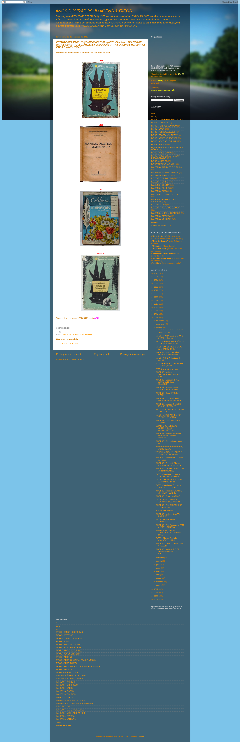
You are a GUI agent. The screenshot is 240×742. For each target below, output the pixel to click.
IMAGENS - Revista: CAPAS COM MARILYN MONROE (170, 470)
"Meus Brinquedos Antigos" (164, 253)
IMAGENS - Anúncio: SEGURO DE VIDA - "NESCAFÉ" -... (168, 405)
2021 (156, 290)
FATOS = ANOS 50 (159, 145)
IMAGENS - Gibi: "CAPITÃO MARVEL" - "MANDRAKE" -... (169, 353)
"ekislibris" (156, 263)
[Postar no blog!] (60, 328)
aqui (160, 81)
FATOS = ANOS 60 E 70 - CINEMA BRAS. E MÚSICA (165, 157)
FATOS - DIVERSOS (159, 123)
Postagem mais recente (69, 354)
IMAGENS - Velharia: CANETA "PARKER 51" (168, 515)
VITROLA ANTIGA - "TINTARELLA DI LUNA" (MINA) (169, 364)
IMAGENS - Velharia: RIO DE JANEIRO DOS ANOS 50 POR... (167, 551)
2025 (156, 277)
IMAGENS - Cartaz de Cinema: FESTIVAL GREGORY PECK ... (170, 400)
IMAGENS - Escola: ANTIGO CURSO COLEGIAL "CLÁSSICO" (167, 382)
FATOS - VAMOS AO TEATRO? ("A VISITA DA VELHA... (168, 416)
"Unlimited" (157, 246)
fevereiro (160, 582)
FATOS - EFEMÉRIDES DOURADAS (165, 521)
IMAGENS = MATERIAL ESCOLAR (165, 208)
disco (153, 116)
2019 (156, 297)
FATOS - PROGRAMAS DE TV (164, 135)
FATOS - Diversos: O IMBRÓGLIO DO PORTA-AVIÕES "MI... (169, 343)
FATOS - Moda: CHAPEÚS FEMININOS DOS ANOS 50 (168, 501)
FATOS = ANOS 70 (159, 161)
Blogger (141, 736)
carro (153, 113)
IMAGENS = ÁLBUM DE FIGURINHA (166, 167)
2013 (156, 318)
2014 (156, 314)
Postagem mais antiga (132, 354)
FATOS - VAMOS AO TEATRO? (164, 138)
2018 (156, 301)
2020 (156, 294)
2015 (156, 311)
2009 (156, 599)
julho (158, 565)
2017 (156, 304)
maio (158, 571)
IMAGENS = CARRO (159, 182)
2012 (156, 589)
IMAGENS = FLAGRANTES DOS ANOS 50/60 (75, 704)
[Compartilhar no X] (62, 328)
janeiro (159, 585)
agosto (159, 561)
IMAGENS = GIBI (158, 205)
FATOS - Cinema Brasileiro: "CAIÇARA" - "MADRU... (167, 539)
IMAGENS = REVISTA (160, 216)
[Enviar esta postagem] (59, 332)
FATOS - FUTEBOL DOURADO (164, 126)
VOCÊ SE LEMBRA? (164, 511)
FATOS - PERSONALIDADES (163, 132)
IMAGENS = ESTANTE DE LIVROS (77, 335)
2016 (156, 307)
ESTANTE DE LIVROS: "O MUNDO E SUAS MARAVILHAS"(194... (166, 428)
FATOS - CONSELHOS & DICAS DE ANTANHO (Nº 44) (169, 481)
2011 (156, 593)
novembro (160, 324)
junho (158, 568)
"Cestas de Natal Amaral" (163, 258)
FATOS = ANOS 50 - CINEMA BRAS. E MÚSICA (76, 660)
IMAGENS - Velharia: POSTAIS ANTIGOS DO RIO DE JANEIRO (168, 436)
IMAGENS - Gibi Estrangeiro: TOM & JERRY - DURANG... (170, 526)
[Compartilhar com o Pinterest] (68, 328)
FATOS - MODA (157, 129)
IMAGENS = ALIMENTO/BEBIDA (164, 173)
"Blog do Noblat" (160, 236)
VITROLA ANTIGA (158, 226)
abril (158, 575)
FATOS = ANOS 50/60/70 (161, 153)
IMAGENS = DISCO (159, 191)
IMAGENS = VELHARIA (161, 219)
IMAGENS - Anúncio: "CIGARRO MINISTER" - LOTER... (169, 492)
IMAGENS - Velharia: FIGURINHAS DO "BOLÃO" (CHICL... (168, 374)
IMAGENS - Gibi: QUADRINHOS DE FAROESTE (169, 506)
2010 (156, 596)
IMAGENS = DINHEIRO (161, 188)
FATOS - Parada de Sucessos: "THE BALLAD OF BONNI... (168, 475)
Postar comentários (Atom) (74, 359)
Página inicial (101, 354)
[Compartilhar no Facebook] (65, 328)
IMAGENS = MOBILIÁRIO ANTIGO (165, 213)
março (159, 578)
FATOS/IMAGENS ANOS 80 (162, 164)
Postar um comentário (69, 343)
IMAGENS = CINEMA (160, 185)
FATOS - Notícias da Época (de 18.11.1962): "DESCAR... (168, 486)
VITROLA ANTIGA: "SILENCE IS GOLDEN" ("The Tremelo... (169, 453)
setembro (160, 558)
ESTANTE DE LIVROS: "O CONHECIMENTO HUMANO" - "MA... (169, 533)
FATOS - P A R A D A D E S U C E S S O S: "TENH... (169, 337)
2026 (156, 273)
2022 (156, 287)
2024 (156, 280)
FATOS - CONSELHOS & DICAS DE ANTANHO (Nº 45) (169, 348)
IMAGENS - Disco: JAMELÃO (168, 496)
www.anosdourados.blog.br (163, 90)
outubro (159, 327)
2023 (156, 284)
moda (153, 222)
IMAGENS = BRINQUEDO (162, 179)
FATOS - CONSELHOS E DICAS (164, 120)
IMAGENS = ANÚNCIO (160, 176)
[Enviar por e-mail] (57, 328)
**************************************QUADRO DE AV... (169, 331)
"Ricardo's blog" (159, 249)
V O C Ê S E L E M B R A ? (167, 369)
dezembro (160, 321)
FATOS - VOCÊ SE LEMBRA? (163, 141)
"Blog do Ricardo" (160, 241)
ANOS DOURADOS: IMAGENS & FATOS (93, 11)
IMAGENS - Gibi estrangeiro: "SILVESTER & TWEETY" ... (168, 389)
